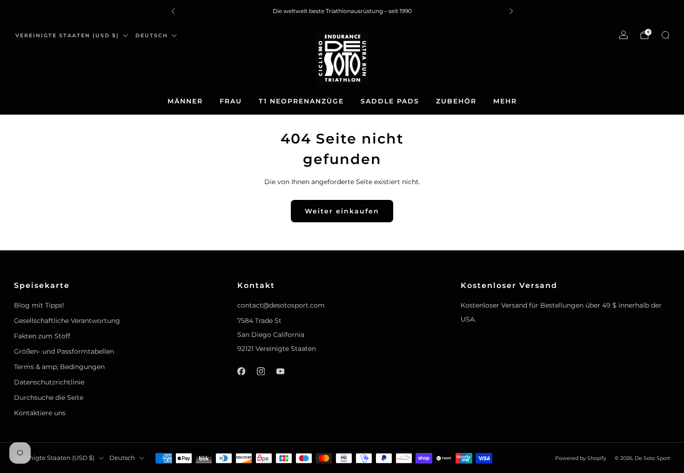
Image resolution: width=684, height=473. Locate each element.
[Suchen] (665, 35)
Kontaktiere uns (40, 413)
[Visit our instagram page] (260, 371)
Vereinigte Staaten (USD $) (67, 35)
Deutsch (151, 35)
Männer (185, 101)
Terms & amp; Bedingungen (59, 367)
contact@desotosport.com (281, 305)
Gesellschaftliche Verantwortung (67, 320)
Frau (231, 101)
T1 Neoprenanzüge (301, 101)
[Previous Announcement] (173, 11)
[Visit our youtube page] (280, 371)
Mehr (505, 101)
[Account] (623, 35)
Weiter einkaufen (342, 211)
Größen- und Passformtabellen (64, 351)
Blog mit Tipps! (39, 305)
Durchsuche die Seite (48, 397)
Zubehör (456, 101)
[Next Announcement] (511, 11)
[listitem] (342, 11)
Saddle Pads (390, 101)
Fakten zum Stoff (42, 336)
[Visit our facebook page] (241, 371)
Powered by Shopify (580, 458)
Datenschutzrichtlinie (49, 382)
